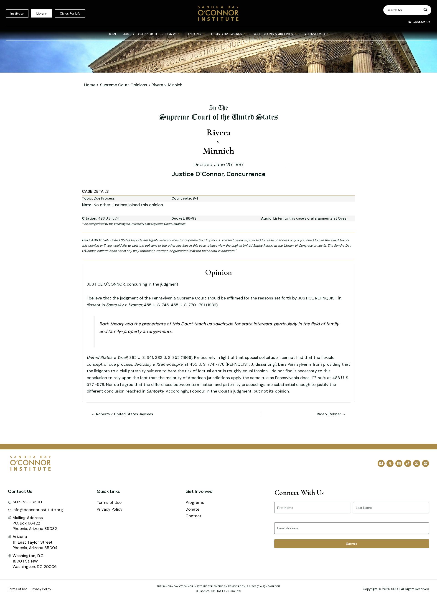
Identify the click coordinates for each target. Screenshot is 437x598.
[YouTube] (416, 463)
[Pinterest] (425, 463)
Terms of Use (109, 502)
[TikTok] (407, 463)
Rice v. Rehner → (331, 414)
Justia (321, 245)
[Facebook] (381, 463)
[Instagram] (398, 463)
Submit (351, 544)
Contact (193, 516)
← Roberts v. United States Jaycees (122, 414)
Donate (192, 509)
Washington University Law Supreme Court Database (149, 224)
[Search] (425, 10)
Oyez (342, 218)
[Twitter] (390, 463)
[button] (417, 22)
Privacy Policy (109, 509)
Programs (194, 502)
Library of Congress (298, 245)
